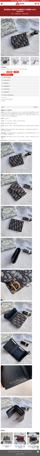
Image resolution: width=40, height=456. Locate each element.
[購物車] (38, 4)
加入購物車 (9, 71)
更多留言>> (36, 107)
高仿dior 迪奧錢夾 (10, 99)
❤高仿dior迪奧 (25, 13)
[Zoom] (2, 55)
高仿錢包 (3, 100)
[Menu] (2, 4)
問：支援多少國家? (5, 89)
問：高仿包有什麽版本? (6, 77)
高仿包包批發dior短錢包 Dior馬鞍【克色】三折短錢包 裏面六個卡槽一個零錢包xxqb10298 (20, 446)
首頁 (13, 13)
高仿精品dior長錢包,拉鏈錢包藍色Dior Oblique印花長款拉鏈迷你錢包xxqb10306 (33, 446)
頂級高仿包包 (18, 13)
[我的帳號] (36, 4)
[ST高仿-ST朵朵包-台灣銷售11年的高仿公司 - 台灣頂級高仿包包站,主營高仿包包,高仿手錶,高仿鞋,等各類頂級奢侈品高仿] (20, 3)
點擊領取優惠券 (7, 74)
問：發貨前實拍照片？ (6, 86)
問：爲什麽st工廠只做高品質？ (8, 95)
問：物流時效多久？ (6, 83)
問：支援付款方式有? (6, 80)
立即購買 (16, 71)
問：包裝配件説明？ (6, 92)
